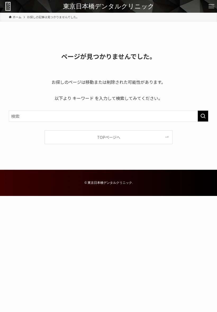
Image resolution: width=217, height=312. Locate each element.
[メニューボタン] (211, 6)
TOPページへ (108, 137)
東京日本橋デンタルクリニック (108, 6)
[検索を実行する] (203, 116)
